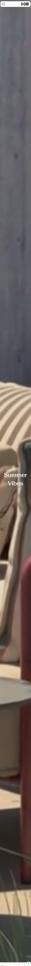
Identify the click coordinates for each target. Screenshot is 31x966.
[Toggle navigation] (4, 4)
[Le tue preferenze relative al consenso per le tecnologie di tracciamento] (28, 963)
